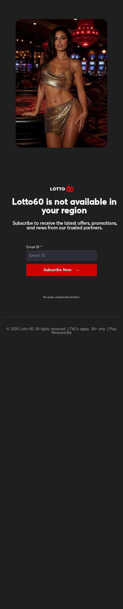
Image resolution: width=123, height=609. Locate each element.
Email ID (34, 247)
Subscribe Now (57, 270)
